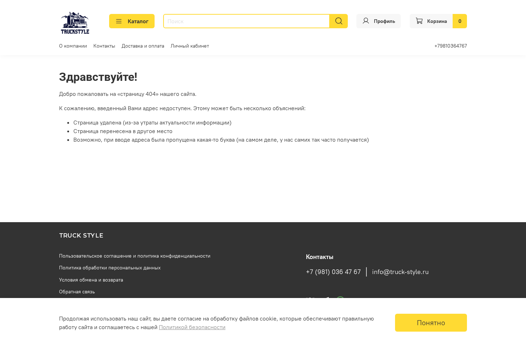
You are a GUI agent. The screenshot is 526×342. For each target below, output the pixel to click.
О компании (73, 46)
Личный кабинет (190, 46)
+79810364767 (450, 46)
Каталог (138, 21)
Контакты (104, 46)
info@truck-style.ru (400, 272)
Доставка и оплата (143, 46)
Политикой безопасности (192, 327)
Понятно (431, 322)
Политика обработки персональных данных (110, 267)
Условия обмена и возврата (91, 280)
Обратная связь (77, 291)
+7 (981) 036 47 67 (333, 272)
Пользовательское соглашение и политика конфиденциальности (134, 256)
